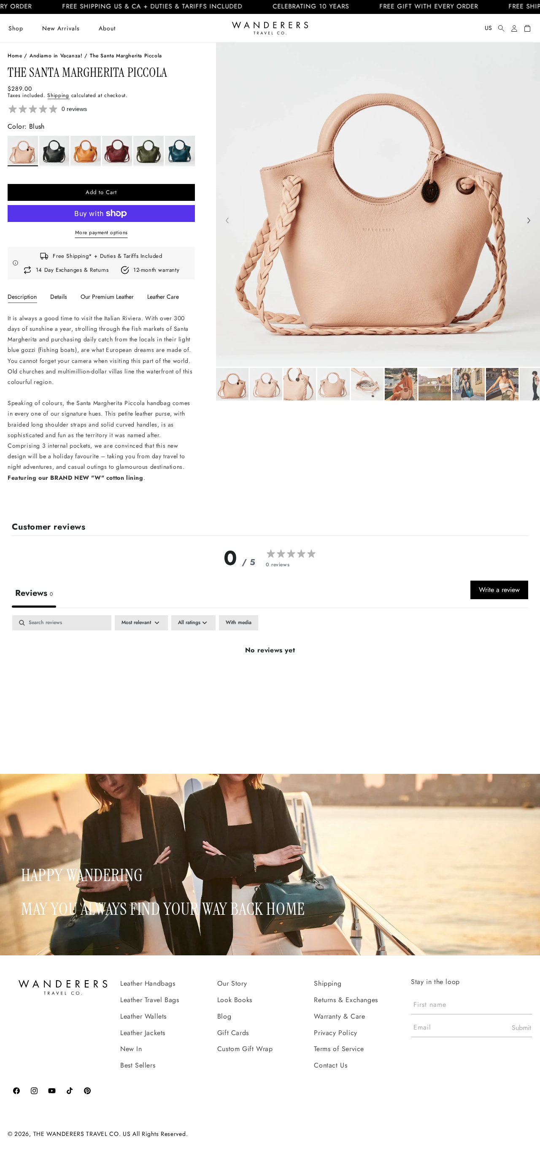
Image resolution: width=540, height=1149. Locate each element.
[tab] (22, 296)
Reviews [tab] (34, 593)
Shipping (58, 95)
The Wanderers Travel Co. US (82, 1133)
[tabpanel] (101, 406)
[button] (16, 28)
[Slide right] (529, 221)
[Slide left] (227, 221)
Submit (521, 1028)
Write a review (499, 590)
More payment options (101, 232)
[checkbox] (238, 622)
